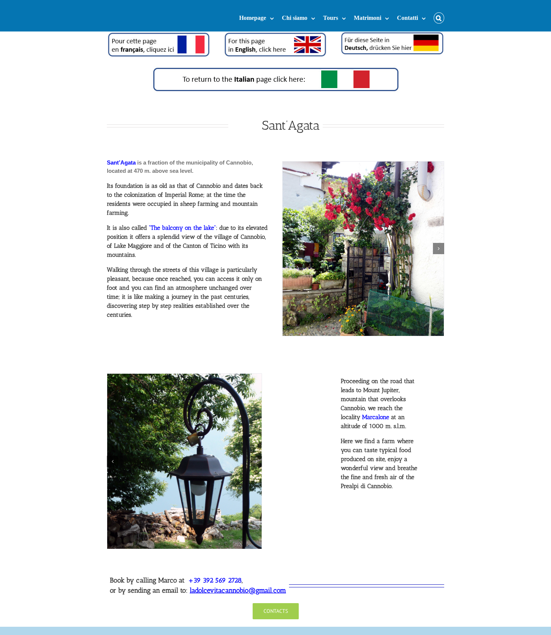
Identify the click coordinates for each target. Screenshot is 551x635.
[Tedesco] (392, 35)
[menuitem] (260, 15)
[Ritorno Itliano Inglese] (276, 69)
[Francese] (158, 35)
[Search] (439, 15)
